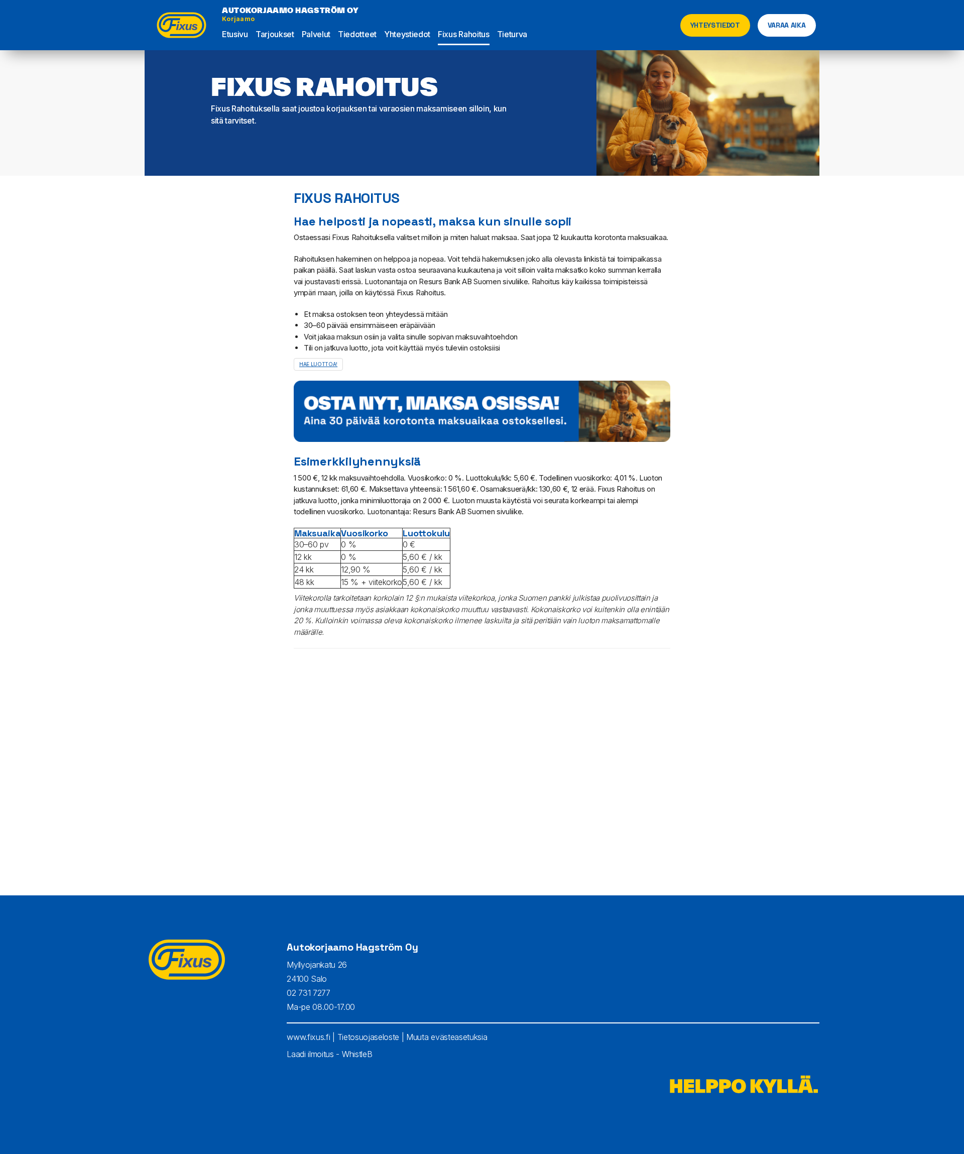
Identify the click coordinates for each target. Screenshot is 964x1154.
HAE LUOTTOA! (318, 364)
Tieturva (512, 34)
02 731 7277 (308, 993)
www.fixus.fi (308, 1037)
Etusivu (235, 34)
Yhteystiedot (407, 34)
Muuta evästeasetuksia (446, 1037)
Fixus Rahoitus (464, 34)
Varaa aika (787, 25)
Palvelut (316, 34)
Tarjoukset (275, 34)
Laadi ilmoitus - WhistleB (329, 1054)
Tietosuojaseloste (368, 1037)
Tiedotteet (357, 34)
